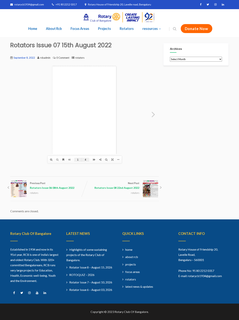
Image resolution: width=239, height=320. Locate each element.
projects (130, 264)
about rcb (131, 257)
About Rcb (54, 29)
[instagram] (215, 4)
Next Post (116, 185)
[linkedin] (223, 4)
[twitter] (208, 4)
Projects (104, 29)
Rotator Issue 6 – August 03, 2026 (90, 289)
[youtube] (37, 293)
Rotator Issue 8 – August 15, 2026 (90, 267)
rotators (79, 57)
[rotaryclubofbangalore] (119, 21)
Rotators (127, 29)
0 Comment (62, 57)
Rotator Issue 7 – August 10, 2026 (90, 282)
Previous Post (52, 185)
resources (150, 29)
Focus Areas (80, 29)
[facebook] (200, 4)
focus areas (132, 272)
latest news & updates (139, 286)
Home (32, 29)
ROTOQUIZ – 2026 (81, 274)
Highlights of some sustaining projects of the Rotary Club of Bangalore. (86, 255)
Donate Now (196, 28)
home (128, 249)
